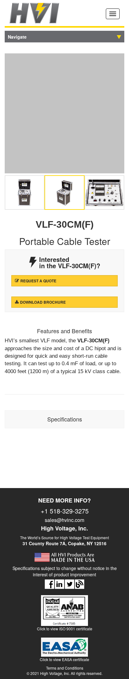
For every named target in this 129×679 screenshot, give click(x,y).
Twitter (69, 584)
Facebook (49, 584)
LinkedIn (59, 584)
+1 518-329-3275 (65, 511)
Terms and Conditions (64, 668)
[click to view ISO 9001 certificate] (64, 613)
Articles (79, 584)
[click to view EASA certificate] (64, 650)
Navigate (17, 37)
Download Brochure (43, 302)
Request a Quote (38, 281)
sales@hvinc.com (64, 520)
